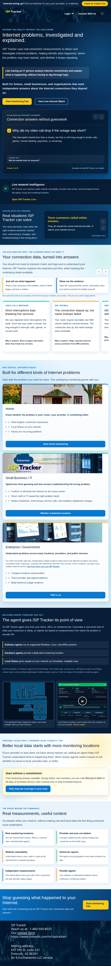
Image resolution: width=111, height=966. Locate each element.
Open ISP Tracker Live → (25, 199)
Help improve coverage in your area (28, 789)
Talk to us (55, 595)
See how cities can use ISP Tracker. (43, 566)
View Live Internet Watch (51, 101)
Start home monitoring (55, 444)
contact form (26, 933)
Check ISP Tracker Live (94, 3)
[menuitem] (69, 13)
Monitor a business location (56, 513)
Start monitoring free (17, 101)
